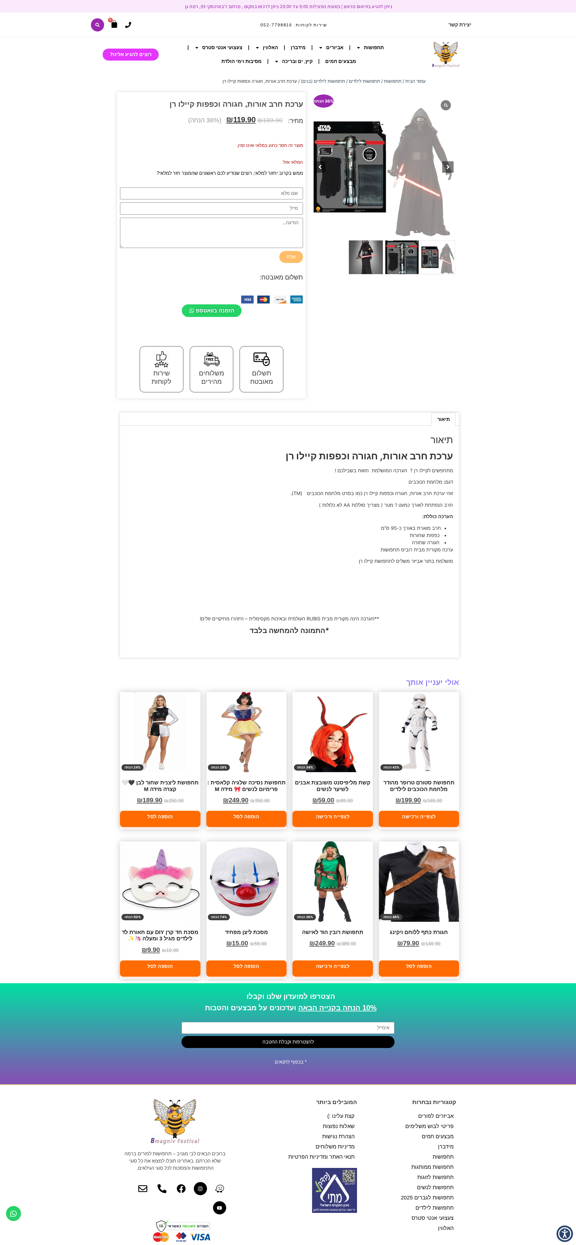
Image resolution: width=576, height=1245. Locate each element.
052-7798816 (276, 24)
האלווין (270, 47)
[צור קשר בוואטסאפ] (13, 1213)
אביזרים (335, 47)
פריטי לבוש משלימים (429, 1126)
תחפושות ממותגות (432, 1167)
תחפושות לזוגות (435, 1177)
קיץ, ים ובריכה (297, 61)
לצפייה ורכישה (419, 816)
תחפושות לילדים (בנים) (323, 81)
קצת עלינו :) (341, 1116)
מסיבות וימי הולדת (241, 61)
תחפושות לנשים (435, 1187)
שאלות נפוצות (339, 1126)
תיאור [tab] (443, 419)
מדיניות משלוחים (335, 1147)
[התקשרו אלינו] (128, 24)
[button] (448, 167)
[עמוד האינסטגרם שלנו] (200, 1188)
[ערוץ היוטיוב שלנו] (219, 1207)
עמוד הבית (415, 81)
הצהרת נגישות (338, 1136)
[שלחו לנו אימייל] (142, 1188)
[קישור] (97, 24)
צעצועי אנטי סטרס (222, 47)
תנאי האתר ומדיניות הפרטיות (321, 1157)
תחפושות (374, 47)
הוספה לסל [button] (247, 816)
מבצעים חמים (340, 61)
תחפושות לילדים (364, 81)
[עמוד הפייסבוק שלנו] (181, 1188)
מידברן (298, 47)
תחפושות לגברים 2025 (427, 1198)
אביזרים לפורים (436, 1116)
